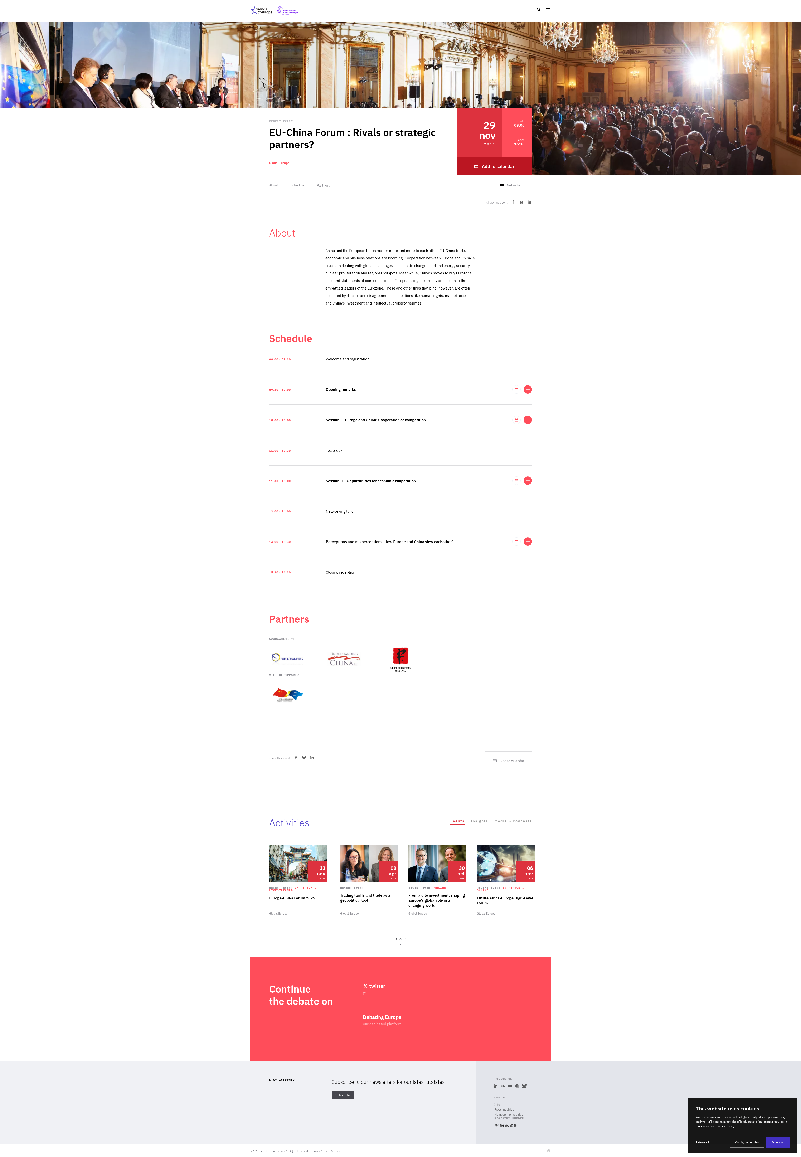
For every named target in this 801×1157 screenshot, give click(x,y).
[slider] (400, 896)
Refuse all (702, 1142)
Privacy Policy (319, 1151)
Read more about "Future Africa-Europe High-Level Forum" (506, 880)
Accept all (778, 1142)
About (273, 185)
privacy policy (725, 1126)
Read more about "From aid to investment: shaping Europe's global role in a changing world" (437, 880)
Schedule (297, 185)
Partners (323, 185)
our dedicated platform (382, 1023)
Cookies (335, 1151)
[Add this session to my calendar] (516, 389)
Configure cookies (747, 1142)
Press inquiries (504, 1109)
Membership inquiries (508, 1114)
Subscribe (343, 1095)
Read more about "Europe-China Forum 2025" (298, 880)
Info (497, 1104)
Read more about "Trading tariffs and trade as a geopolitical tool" (369, 880)
